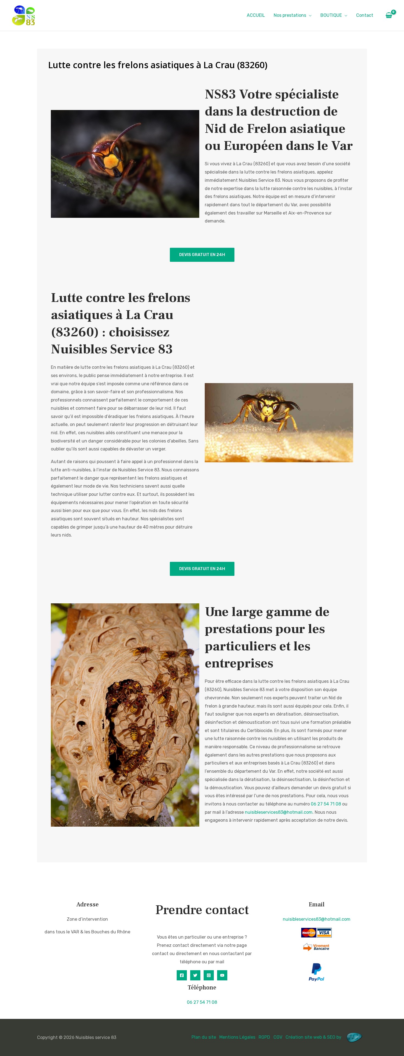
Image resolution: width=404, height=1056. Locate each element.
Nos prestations (290, 15)
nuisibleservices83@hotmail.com (278, 812)
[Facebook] (182, 975)
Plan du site (204, 1037)
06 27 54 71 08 (326, 804)
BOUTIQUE (331, 15)
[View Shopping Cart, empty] (388, 15)
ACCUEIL (256, 15)
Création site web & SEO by (314, 1037)
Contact (364, 15)
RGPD (264, 1037)
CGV (277, 1037)
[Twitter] (195, 975)
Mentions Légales (237, 1037)
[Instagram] (209, 975)
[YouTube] (222, 975)
